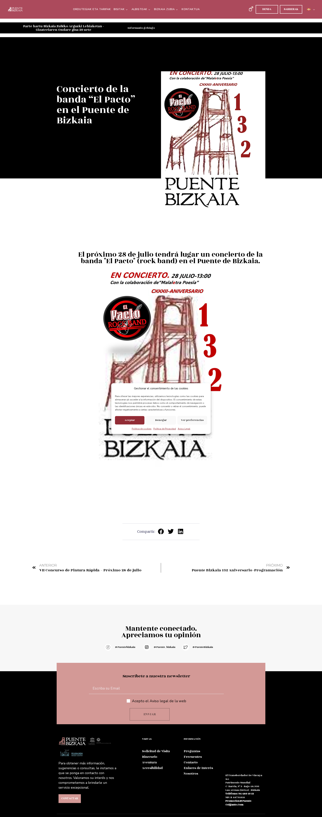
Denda (266, 9)
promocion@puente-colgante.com (238, 803)
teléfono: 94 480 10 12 (239, 794)
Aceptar (129, 420)
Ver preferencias (192, 420)
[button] (161, 531)
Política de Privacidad (164, 428)
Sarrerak (291, 9)
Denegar (161, 420)
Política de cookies (141, 428)
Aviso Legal (184, 428)
